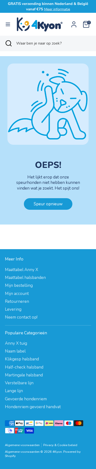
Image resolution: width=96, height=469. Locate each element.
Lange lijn (14, 391)
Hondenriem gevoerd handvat (33, 407)
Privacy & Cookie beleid (60, 445)
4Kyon (57, 452)
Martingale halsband (24, 375)
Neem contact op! (21, 317)
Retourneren (17, 301)
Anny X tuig (16, 343)
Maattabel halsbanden (25, 277)
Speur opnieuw (48, 204)
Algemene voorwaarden (22, 445)
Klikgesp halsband (22, 359)
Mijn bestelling (19, 285)
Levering (13, 309)
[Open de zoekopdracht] (8, 43)
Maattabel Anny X (21, 270)
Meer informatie (57, 9)
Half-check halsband (24, 367)
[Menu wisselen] (8, 24)
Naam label (15, 351)
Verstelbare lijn (19, 383)
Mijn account (17, 293)
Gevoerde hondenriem (26, 399)
